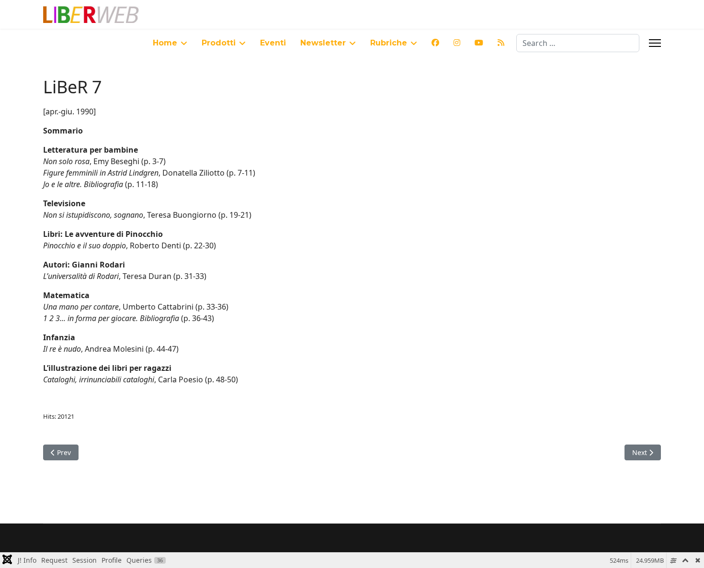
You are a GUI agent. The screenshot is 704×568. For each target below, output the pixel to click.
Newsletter (323, 42)
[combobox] (577, 43)
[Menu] (655, 43)
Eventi (273, 42)
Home (165, 42)
